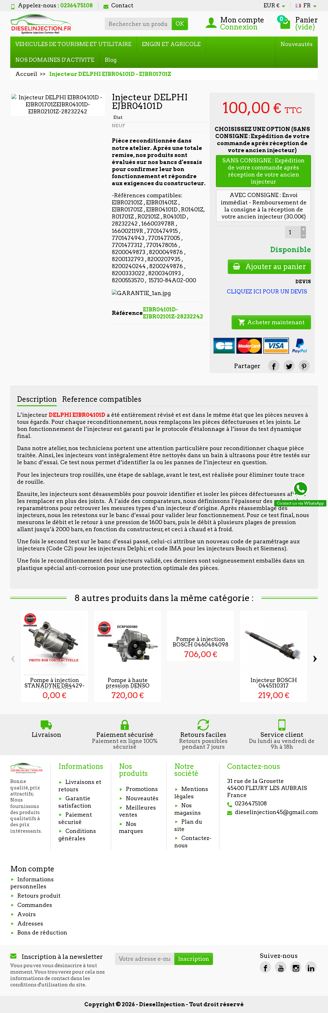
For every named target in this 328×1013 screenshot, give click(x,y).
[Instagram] (295, 967)
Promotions (142, 789)
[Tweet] (289, 365)
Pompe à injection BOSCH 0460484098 (200, 642)
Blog (111, 60)
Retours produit (39, 896)
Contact (122, 5)
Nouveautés (297, 44)
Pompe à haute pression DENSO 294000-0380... (128, 685)
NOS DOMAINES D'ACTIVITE (54, 60)
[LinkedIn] (310, 967)
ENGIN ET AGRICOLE (171, 44)
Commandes (34, 905)
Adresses (30, 923)
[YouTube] (280, 967)
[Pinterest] (304, 365)
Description (37, 399)
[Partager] (273, 365)
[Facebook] (265, 967)
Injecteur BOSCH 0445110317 (273, 683)
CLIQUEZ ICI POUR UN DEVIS (267, 291)
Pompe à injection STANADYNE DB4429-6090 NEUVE (54, 685)
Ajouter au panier (275, 266)
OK (180, 24)
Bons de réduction (42, 932)
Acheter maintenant (271, 322)
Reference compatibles (101, 399)
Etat (118, 117)
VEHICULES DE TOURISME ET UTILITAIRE (73, 44)
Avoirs (26, 914)
